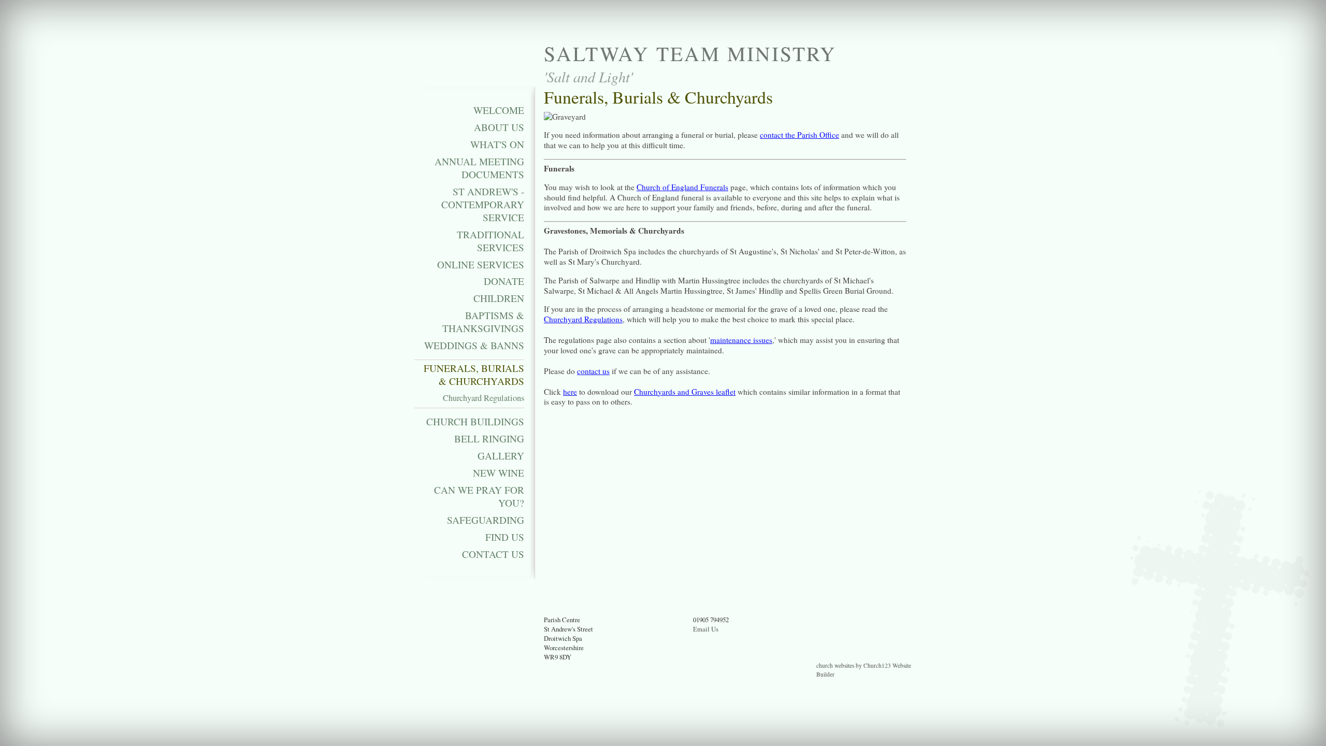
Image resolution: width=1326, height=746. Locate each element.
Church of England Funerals (682, 187)
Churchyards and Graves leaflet (685, 391)
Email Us (705, 629)
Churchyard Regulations (483, 398)
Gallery (501, 456)
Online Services (480, 265)
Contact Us (493, 554)
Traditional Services (490, 241)
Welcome (498, 110)
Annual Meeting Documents (479, 168)
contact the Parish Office (799, 135)
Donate (504, 281)
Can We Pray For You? (479, 496)
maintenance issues (741, 340)
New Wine (498, 473)
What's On (497, 144)
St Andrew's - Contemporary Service (482, 204)
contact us (593, 371)
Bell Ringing (489, 439)
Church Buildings (475, 421)
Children (498, 298)
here (570, 391)
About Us (499, 127)
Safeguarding (485, 520)
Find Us (504, 537)
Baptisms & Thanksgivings (483, 322)
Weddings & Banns (474, 345)
